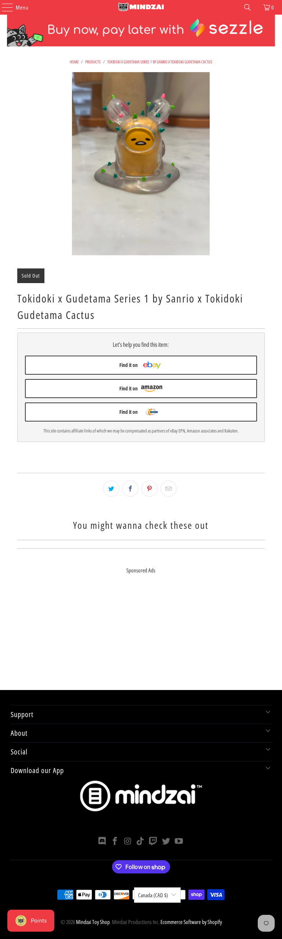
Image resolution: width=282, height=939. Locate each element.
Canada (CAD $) (153, 895)
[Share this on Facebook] (130, 488)
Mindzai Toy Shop (93, 921)
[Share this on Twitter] (111, 488)
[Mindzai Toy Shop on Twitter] (166, 841)
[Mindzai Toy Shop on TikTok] (140, 841)
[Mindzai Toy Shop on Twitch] (153, 841)
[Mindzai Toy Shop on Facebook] (115, 841)
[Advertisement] (140, 638)
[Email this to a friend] (168, 488)
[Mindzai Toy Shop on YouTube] (178, 841)
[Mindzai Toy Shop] (141, 7)
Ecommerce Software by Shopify (191, 921)
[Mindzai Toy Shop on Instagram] (127, 841)
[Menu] (3, 7)
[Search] (247, 7)
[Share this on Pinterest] (149, 488)
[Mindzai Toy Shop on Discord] (102, 841)
